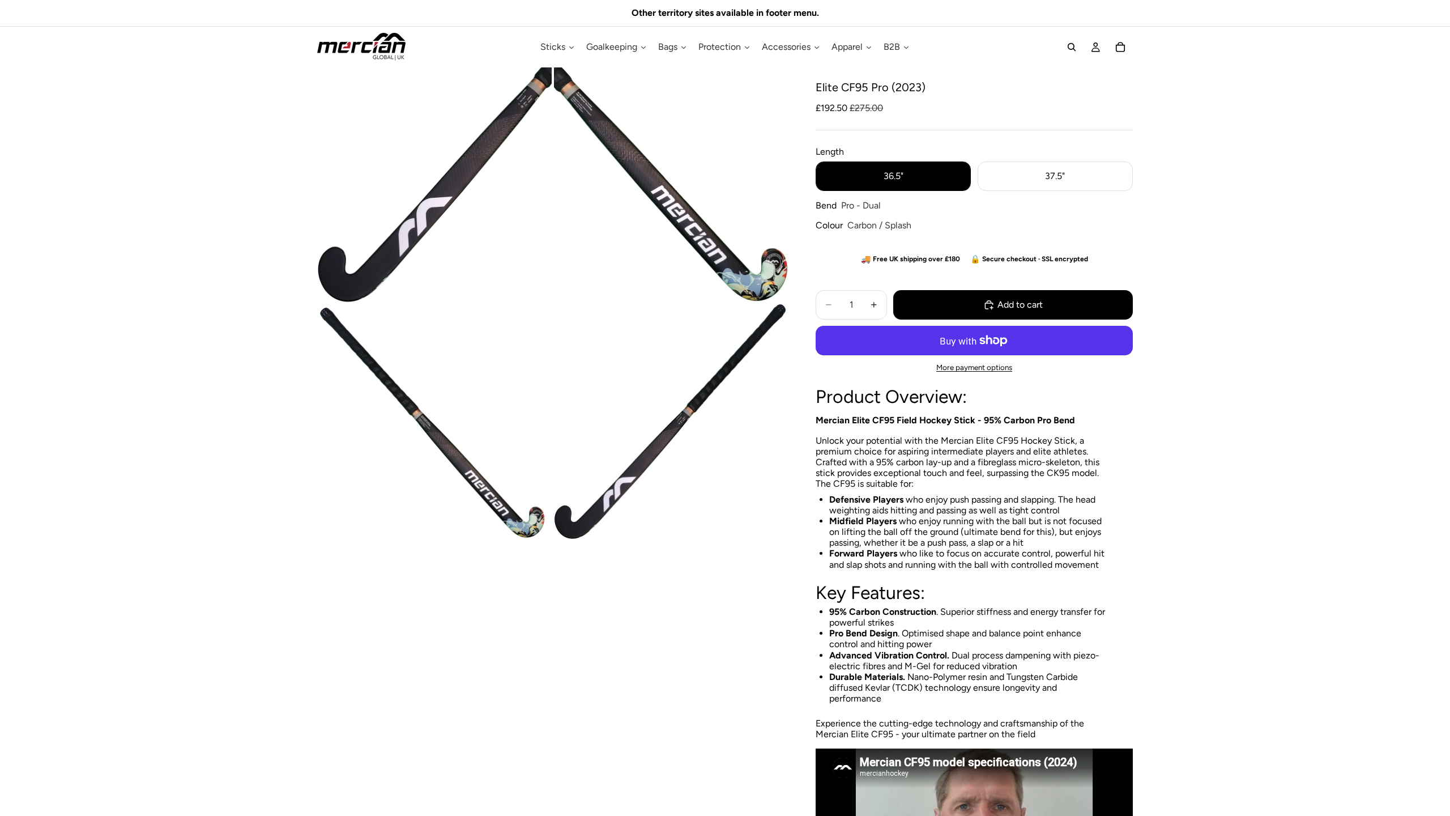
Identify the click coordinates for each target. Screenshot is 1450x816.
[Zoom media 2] (671, 184)
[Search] (1071, 47)
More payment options (974, 367)
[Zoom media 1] (434, 184)
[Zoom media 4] (671, 421)
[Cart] (1120, 47)
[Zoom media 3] (434, 421)
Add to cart (1020, 304)
